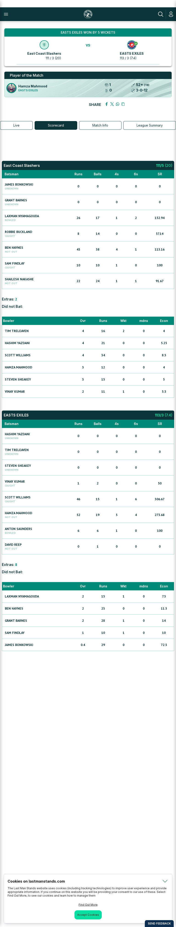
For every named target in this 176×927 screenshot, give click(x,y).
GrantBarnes (16, 200)
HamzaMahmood (18, 367)
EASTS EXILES (132, 53)
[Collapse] (165, 881)
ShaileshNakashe (19, 279)
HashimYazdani (17, 343)
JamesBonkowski (19, 184)
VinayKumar (15, 391)
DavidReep (13, 545)
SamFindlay (15, 263)
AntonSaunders (18, 529)
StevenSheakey (18, 379)
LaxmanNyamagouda (22, 216)
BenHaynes (14, 248)
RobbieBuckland (18, 232)
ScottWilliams (17, 355)
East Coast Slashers (44, 53)
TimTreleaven (17, 331)
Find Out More (88, 904)
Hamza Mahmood (32, 86)
